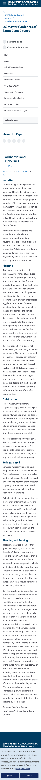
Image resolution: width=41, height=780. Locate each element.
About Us (8, 61)
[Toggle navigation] (4, 3)
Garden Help (9, 73)
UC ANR (6, 12)
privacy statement (22, 768)
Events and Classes (12, 79)
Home (7, 55)
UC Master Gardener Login (15, 110)
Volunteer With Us (11, 85)
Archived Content (11, 120)
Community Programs (13, 92)
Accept (29, 775)
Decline (10, 775)
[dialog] (20, 764)
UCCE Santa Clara (11, 104)
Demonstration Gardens (14, 98)
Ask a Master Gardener (13, 67)
